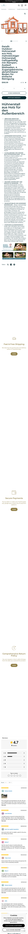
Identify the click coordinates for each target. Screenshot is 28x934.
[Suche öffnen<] (19, 5)
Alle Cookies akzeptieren (13, 925)
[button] (26, 41)
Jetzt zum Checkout (14, 97)
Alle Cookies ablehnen (13, 930)
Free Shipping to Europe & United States (14, 1)
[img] (4, 788)
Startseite (3, 9)
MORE (14, 354)
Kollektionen (11, 9)
